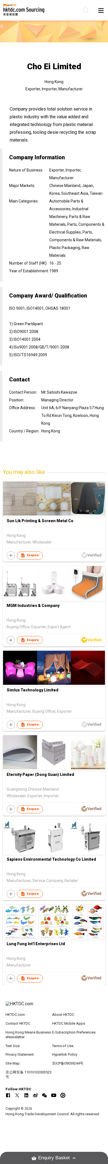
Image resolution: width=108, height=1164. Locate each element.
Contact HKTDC (18, 1023)
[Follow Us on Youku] (62, 1095)
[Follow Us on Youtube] (53, 1095)
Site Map (13, 1063)
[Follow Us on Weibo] (35, 1095)
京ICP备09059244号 (67, 1063)
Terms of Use (62, 1046)
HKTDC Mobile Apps (68, 1023)
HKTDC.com (15, 1014)
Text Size (13, 1046)
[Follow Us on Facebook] (8, 1095)
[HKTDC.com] (54, 1006)
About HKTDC (63, 1014)
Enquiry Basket (54, 1157)
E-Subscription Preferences (74, 1032)
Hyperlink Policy (64, 1054)
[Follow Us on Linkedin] (26, 1095)
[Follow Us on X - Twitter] (17, 1095)
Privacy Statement (20, 1054)
